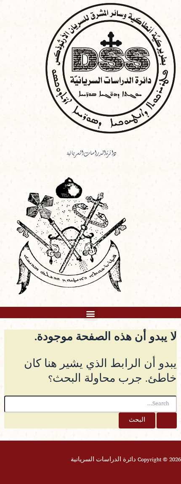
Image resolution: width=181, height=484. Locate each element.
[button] (91, 314)
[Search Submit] (167, 420)
